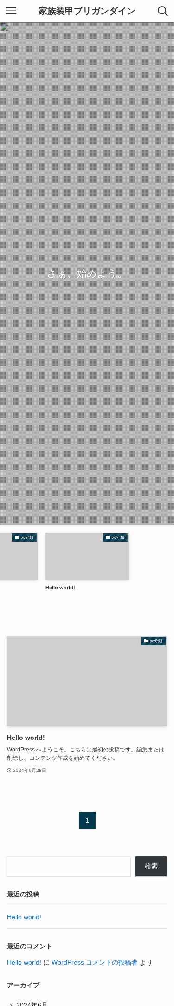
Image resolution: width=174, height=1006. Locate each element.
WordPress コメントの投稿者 (95, 962)
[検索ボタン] (163, 11)
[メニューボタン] (11, 11)
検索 (151, 866)
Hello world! (24, 917)
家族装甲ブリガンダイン (87, 11)
